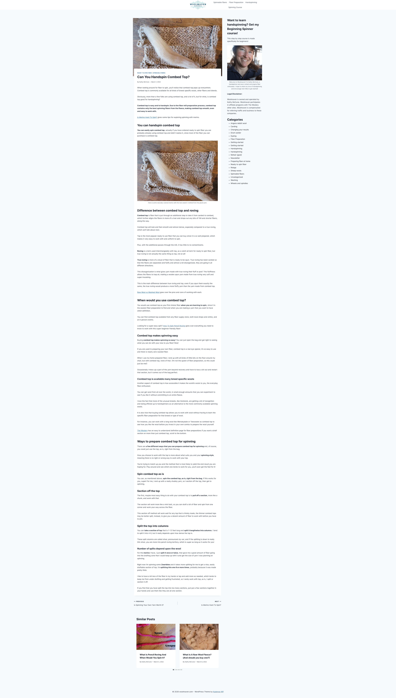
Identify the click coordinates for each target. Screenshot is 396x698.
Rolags (233, 168)
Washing (234, 180)
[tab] (173, 669)
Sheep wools (236, 171)
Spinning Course (235, 7)
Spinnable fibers (220, 2)
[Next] (215, 646)
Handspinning (251, 2)
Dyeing (233, 136)
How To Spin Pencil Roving (174, 326)
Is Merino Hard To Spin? (147, 117)
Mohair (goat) (236, 155)
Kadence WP (218, 692)
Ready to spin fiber (144, 73)
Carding (234, 126)
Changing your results (240, 130)
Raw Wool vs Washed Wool (148, 292)
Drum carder (236, 133)
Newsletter (235, 158)
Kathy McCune (144, 82)
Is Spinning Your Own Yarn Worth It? (149, 603)
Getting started (237, 142)
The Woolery (142, 431)
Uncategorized (237, 177)
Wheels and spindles (239, 183)
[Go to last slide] (140, 646)
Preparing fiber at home (240, 161)
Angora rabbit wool (239, 123)
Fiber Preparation (236, 2)
